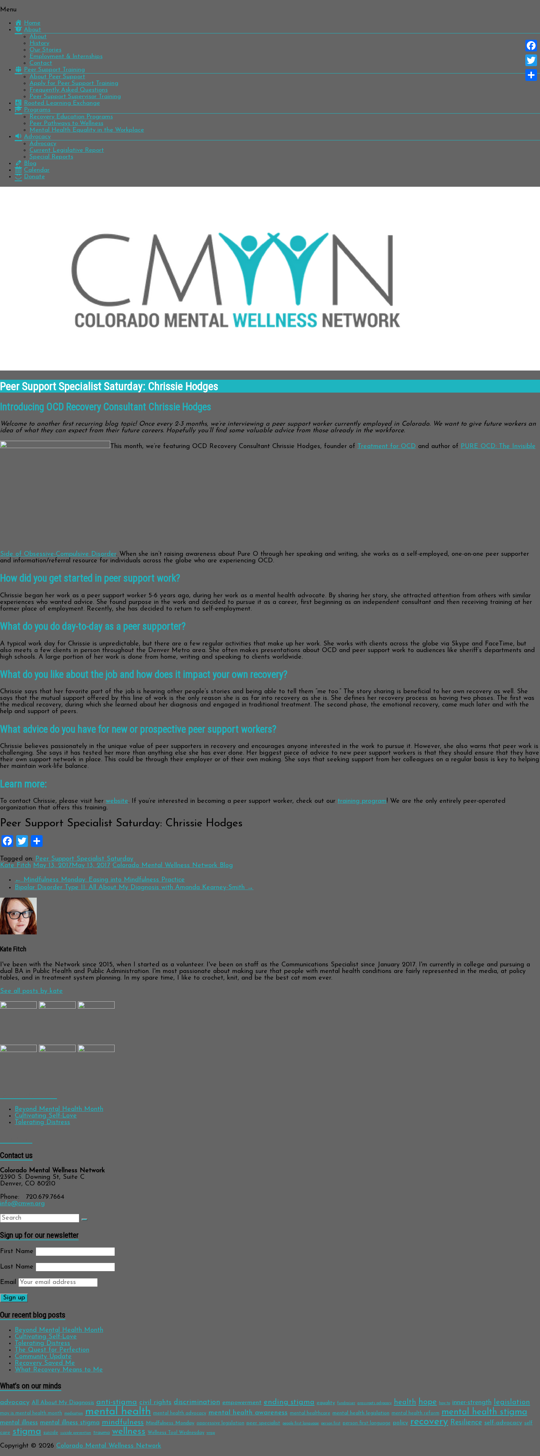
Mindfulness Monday (170, 1423)
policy (400, 1423)
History (39, 43)
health (405, 1402)
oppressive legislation (220, 1423)
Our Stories (45, 50)
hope (427, 1402)
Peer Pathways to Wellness (66, 123)
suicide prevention (75, 1433)
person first (331, 1423)
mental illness (19, 1423)
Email (8, 1282)
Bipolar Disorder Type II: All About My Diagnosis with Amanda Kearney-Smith (134, 887)
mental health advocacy (179, 1413)
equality (326, 1403)
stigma (26, 1431)
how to (444, 1403)
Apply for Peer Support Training (73, 83)
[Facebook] (531, 45)
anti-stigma (116, 1402)
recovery (429, 1422)
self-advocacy (503, 1423)
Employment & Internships (65, 56)
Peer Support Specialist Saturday (84, 859)
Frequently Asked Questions (68, 90)
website (117, 801)
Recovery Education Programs (71, 117)
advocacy (14, 1402)
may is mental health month (31, 1413)
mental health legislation (360, 1413)
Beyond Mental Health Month (59, 1109)
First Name (16, 1251)
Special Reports (51, 157)
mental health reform (415, 1413)
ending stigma (289, 1402)
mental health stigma (484, 1412)
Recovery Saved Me (45, 1363)
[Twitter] (531, 60)
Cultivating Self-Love (46, 1116)
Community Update (43, 1356)
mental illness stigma (70, 1423)
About (38, 36)
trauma (101, 1432)
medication (73, 1414)
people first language (300, 1423)
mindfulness (123, 1422)
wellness (128, 1431)
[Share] (531, 75)
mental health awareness (248, 1412)
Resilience (466, 1422)
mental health (118, 1411)
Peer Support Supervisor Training (75, 96)
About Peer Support (57, 77)
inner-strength (472, 1402)
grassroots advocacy (374, 1403)
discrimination (197, 1402)
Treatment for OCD (386, 446)
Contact (40, 63)
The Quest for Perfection (52, 1350)
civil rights (155, 1402)
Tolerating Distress (42, 1122)
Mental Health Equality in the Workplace (86, 130)
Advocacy (42, 143)
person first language (366, 1423)
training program (362, 801)
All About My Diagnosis (63, 1403)
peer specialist (263, 1423)
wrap (210, 1433)
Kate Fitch (15, 865)
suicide (50, 1432)
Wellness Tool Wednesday (176, 1432)
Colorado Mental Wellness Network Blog (172, 865)
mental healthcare (310, 1413)
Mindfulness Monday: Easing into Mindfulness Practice (100, 880)
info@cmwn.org (22, 1204)
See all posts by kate (31, 991)
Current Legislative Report (66, 150)
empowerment (242, 1402)
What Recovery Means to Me (59, 1370)
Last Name (16, 1267)
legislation (512, 1402)
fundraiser (346, 1403)
